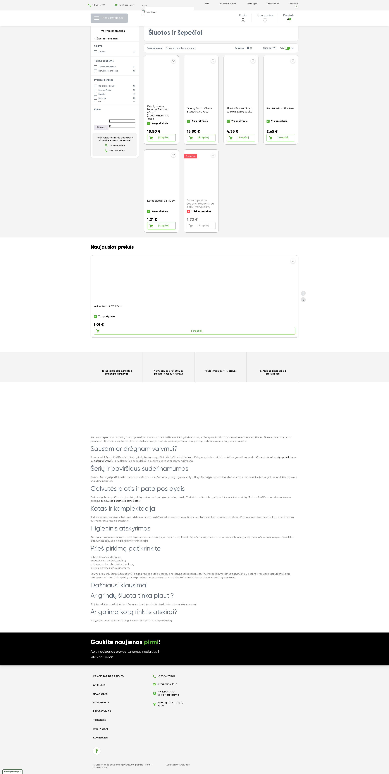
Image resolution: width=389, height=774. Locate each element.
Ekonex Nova (104, 90)
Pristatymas (273, 4)
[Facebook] (296, 6)
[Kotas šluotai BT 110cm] (161, 191)
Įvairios (101, 52)
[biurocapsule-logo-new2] (195, 18)
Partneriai (100, 729)
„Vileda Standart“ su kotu (179, 457)
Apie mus (99, 685)
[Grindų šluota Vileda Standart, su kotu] (201, 99)
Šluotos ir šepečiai (107, 39)
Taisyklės (100, 720)
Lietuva (102, 98)
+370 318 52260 (117, 151)
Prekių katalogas (112, 18)
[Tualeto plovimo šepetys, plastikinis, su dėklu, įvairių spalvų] (201, 191)
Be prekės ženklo (107, 86)
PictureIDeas (182, 765)
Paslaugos (252, 4)
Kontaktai (293, 4)
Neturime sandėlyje (108, 71)
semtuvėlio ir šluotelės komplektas (120, 501)
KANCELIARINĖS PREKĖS (108, 676)
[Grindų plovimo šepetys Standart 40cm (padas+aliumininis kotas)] (161, 99)
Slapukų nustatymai (12, 771)
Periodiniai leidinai (228, 4)
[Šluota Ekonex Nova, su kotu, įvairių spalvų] (241, 99)
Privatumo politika (133, 765)
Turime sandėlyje (107, 67)
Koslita (101, 94)
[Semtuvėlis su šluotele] (280, 99)
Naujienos (100, 693)
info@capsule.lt (126, 5)
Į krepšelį (163, 137)
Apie (207, 4)
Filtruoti (101, 127)
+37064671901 (99, 5)
